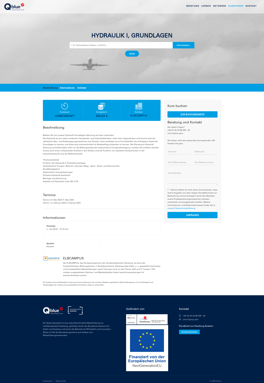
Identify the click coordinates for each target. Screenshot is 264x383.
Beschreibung (50, 87)
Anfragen (192, 215)
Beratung (192, 6)
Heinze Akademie (183, 45)
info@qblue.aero (190, 319)
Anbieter (81, 87)
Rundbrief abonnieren (189, 332)
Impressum (48, 381)
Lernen (206, 6)
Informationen (67, 87)
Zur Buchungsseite (193, 114)
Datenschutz (61, 381)
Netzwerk (219, 6)
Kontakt (251, 6)
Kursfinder (235, 6)
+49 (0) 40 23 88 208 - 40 (193, 316)
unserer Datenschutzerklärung (181, 208)
